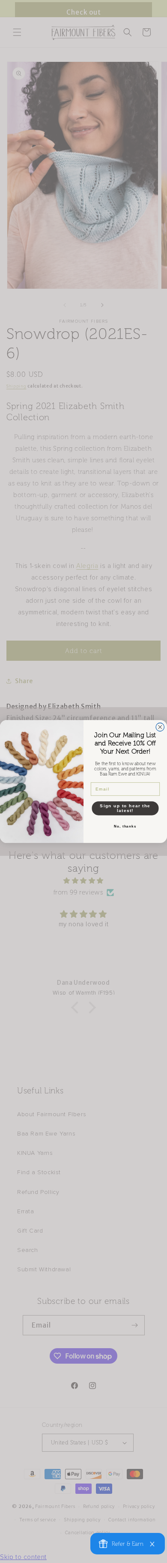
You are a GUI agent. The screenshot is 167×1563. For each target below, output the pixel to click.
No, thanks (125, 826)
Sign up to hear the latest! (125, 807)
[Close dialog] (160, 727)
